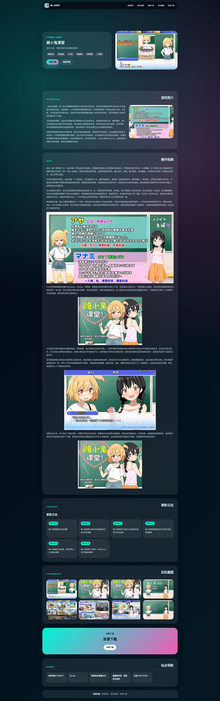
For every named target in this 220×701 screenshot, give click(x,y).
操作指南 (141, 5)
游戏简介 (131, 5)
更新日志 (151, 5)
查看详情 (66, 62)
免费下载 (171, 5)
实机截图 (161, 5)
